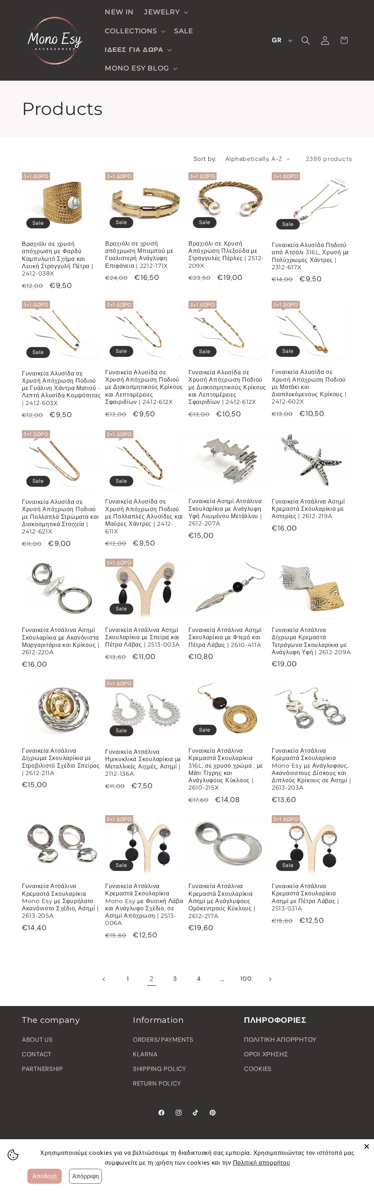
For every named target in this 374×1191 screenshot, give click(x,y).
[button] (165, 12)
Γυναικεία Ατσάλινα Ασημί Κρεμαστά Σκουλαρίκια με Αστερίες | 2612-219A (308, 509)
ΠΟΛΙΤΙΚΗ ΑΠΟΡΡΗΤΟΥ (280, 1040)
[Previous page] (104, 979)
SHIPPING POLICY (159, 1069)
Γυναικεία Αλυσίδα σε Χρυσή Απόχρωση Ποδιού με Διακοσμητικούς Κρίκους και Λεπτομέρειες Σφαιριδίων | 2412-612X (144, 387)
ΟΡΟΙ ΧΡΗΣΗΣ (266, 1054)
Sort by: (205, 159)
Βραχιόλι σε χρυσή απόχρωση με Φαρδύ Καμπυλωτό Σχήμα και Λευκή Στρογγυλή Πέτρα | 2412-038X (58, 258)
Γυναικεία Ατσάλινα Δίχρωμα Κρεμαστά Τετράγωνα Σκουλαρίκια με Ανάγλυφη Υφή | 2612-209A (311, 641)
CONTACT (36, 1054)
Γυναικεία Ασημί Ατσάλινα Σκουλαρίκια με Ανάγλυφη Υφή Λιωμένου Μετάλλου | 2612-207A (225, 512)
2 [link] (151, 978)
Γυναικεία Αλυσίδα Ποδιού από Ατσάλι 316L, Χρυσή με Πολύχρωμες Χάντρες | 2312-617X (310, 256)
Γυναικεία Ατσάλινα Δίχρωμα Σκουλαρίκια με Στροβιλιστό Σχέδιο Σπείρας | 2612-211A (61, 761)
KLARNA (145, 1054)
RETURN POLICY (157, 1083)
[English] (280, 40)
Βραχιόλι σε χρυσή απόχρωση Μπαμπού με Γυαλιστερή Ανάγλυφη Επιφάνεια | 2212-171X (139, 254)
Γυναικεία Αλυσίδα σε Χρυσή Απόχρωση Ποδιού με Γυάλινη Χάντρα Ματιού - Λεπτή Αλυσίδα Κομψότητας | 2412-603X (61, 388)
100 (246, 979)
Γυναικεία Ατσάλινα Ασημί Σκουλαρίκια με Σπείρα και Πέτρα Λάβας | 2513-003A (142, 637)
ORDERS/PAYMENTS (163, 1040)
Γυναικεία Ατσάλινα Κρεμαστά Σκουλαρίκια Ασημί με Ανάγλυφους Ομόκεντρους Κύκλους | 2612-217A (222, 901)
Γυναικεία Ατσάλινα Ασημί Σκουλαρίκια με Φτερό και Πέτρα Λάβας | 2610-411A (225, 637)
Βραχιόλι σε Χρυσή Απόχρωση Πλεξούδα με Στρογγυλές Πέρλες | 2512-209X (226, 254)
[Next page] (269, 979)
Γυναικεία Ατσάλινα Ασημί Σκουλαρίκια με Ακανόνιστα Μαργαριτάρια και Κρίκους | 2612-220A (61, 641)
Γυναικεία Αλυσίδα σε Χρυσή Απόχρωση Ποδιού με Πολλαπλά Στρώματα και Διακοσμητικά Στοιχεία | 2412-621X (60, 516)
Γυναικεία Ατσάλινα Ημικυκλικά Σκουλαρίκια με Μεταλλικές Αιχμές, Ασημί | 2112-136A (143, 763)
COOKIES (258, 1069)
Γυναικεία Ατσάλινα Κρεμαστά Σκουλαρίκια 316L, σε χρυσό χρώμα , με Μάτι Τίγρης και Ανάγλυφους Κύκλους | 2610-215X (225, 769)
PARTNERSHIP (42, 1069)
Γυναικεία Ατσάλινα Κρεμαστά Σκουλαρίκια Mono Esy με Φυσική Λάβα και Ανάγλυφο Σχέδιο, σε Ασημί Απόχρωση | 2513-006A (144, 904)
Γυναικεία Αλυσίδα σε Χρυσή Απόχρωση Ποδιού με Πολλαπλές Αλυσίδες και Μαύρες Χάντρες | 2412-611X (144, 516)
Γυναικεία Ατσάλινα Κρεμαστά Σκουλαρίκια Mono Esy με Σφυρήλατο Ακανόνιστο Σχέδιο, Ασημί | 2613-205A (60, 901)
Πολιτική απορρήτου (261, 1163)
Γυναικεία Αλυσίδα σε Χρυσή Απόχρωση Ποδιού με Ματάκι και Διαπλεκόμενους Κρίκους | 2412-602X (309, 387)
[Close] (366, 1146)
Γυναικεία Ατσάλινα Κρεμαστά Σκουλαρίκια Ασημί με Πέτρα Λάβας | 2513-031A (305, 897)
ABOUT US (37, 1040)
